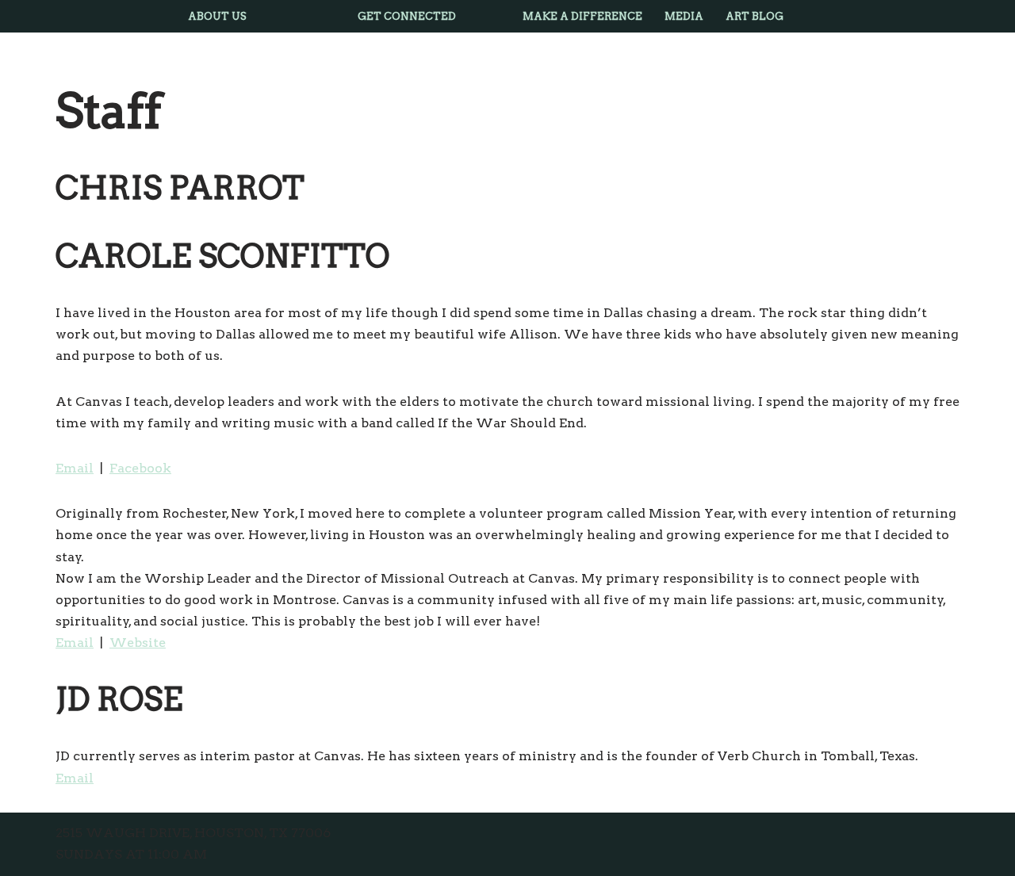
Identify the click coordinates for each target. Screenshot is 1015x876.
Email (75, 468)
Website (137, 642)
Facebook (140, 468)
